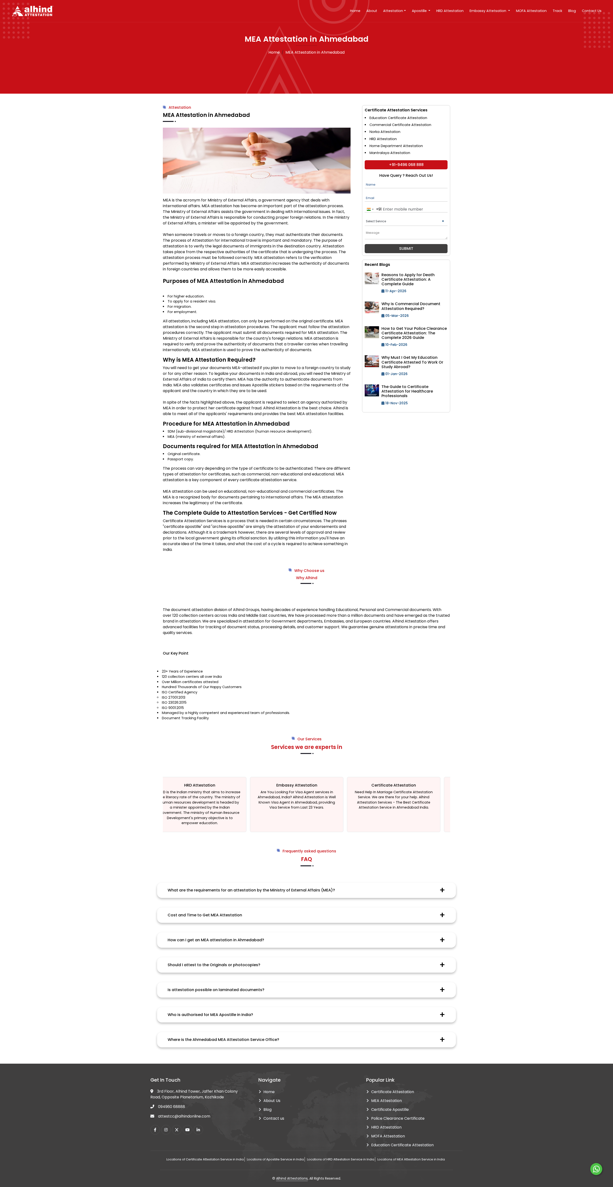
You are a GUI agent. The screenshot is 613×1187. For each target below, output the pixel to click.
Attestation (393, 10)
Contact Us (592, 10)
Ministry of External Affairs (232, 200)
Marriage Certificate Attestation (318, 792)
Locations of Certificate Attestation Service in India (205, 1159)
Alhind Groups (246, 609)
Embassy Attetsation (488, 10)
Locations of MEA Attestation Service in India (411, 1159)
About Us (271, 1100)
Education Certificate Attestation (398, 117)
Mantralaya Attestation (389, 152)
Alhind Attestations (292, 1178)
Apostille (420, 10)
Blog (572, 10)
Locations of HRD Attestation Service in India (340, 1159)
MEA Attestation (386, 1100)
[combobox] (373, 209)
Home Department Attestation (396, 145)
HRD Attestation (450, 10)
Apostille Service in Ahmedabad (395, 797)
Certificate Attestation (392, 1092)
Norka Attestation (384, 131)
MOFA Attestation (531, 10)
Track (557, 10)
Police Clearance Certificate (398, 1118)
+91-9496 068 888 (406, 164)
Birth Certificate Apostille (398, 792)
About (371, 10)
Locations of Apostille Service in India (275, 1159)
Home (355, 10)
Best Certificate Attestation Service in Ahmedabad (307, 805)
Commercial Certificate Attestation (400, 124)
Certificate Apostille (390, 1109)
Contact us (273, 1118)
